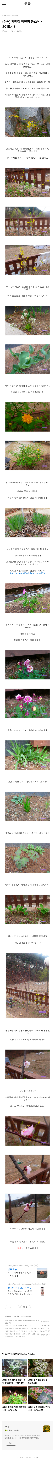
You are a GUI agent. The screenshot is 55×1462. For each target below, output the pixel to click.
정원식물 (16, 1316)
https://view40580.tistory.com (20, 1265)
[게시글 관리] (16, 1307)
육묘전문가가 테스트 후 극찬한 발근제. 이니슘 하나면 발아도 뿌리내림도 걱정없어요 (20, 1292)
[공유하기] (13, 1307)
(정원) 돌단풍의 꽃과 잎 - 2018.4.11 (17, 1325)
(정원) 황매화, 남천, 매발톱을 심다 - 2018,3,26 (21, 1328)
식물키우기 (8, 1316)
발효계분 (12, 1269)
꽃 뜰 (27, 4)
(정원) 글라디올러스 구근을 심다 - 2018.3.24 (20, 1331)
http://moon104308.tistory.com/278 (27, 573)
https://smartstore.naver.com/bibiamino (24, 1284)
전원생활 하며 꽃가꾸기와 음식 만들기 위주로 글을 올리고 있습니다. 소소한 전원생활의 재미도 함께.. (22, 1437)
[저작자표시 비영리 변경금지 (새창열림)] (34, 1307)
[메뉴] (4, 3)
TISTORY (28, 1457)
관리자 (36, 1457)
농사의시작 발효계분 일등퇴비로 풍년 (19, 1274)
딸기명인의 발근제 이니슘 (20, 1287)
